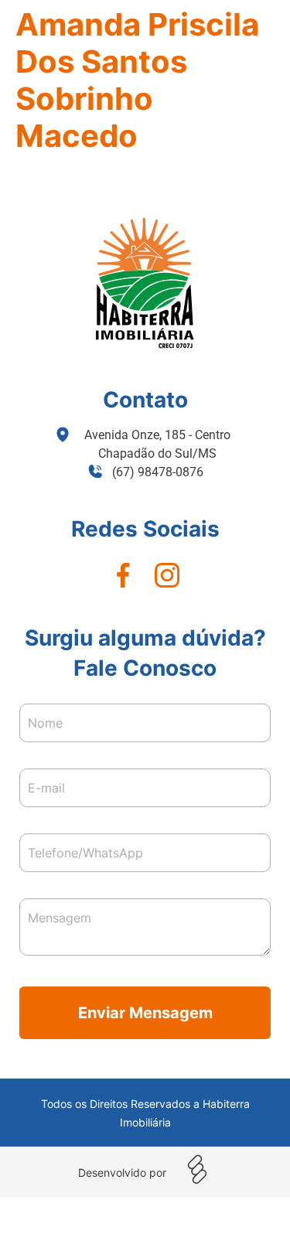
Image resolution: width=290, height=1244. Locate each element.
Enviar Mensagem (145, 1013)
